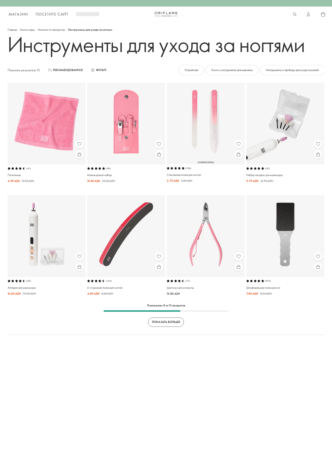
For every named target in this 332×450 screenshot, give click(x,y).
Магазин (18, 14)
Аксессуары (27, 29)
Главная (12, 29)
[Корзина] (323, 14)
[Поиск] (295, 14)
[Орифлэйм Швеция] (166, 14)
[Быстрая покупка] (79, 154)
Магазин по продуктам (51, 29)
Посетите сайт (52, 14)
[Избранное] (79, 144)
